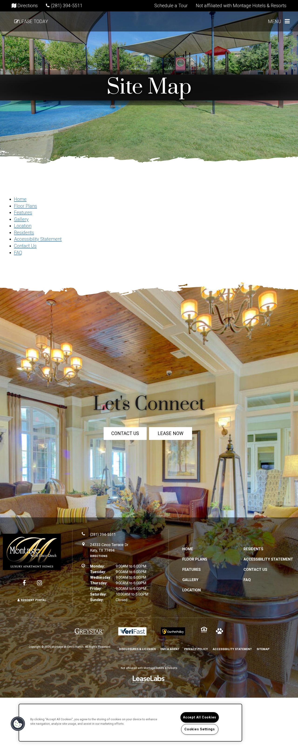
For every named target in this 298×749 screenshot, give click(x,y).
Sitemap (263, 649)
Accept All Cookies (199, 717)
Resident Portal (33, 600)
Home (20, 199)
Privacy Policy (196, 649)
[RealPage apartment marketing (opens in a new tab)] (149, 680)
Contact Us (25, 246)
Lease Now (170, 433)
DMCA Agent (169, 649)
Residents (24, 232)
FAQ (18, 252)
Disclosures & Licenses (137, 649)
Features (23, 212)
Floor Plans (25, 206)
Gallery (21, 219)
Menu (274, 21)
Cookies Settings (199, 729)
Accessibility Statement (38, 239)
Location (22, 226)
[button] (171, 5)
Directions (98, 556)
